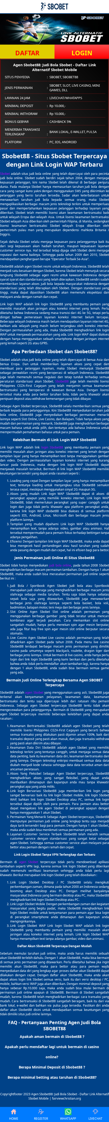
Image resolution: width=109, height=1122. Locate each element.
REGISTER (41, 1118)
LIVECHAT (95, 1118)
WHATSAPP (68, 1118)
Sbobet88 (62, 381)
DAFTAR (27, 52)
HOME (13, 1118)
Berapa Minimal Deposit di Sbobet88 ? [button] (52, 1067)
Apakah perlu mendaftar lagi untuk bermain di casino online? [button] (52, 1051)
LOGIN (81, 52)
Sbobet (5, 173)
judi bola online (60, 565)
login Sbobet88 (52, 447)
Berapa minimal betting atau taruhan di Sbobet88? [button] (52, 1077)
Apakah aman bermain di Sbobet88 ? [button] (52, 1036)
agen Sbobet (34, 692)
